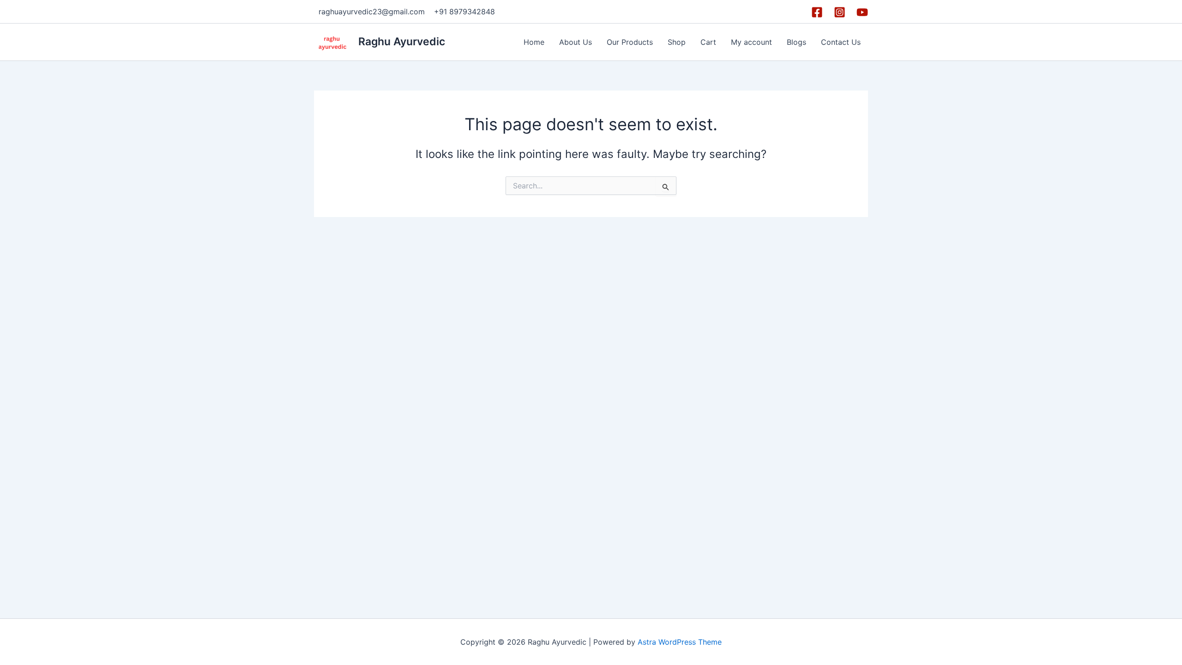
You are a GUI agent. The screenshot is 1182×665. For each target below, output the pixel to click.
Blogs (796, 42)
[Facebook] (817, 12)
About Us (575, 42)
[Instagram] (839, 12)
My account (751, 42)
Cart (708, 42)
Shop (677, 42)
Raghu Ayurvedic (401, 41)
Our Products (630, 42)
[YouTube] (862, 12)
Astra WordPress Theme (680, 642)
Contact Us (841, 42)
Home (534, 42)
